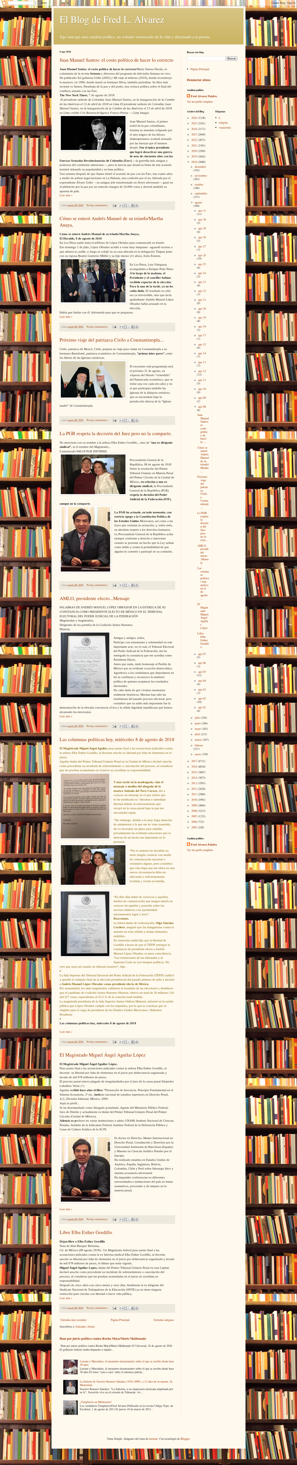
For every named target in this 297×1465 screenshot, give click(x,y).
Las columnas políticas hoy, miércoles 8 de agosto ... (203, 583)
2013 (194, 783)
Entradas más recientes (73, 1320)
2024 (194, 129)
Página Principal (120, 1320)
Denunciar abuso (199, 79)
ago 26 (202, 255)
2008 (194, 811)
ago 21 (202, 300)
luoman (153, 1439)
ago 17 (202, 335)
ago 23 (202, 282)
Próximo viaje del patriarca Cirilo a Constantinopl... (203, 492)
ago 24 (202, 273)
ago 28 (202, 237)
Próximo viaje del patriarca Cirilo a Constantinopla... (112, 339)
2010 (194, 800)
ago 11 (202, 380)
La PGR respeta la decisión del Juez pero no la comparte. (116, 433)
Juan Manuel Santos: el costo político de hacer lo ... (203, 428)
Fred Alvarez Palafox (204, 96)
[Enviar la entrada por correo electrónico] (114, 205)
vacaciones (225, 127)
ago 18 (202, 326)
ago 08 (202, 406)
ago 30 (202, 219)
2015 (194, 772)
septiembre (201, 193)
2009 (194, 805)
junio (198, 723)
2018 (194, 162)
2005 (194, 827)
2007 (194, 816)
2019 (194, 156)
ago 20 (202, 308)
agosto (198, 202)
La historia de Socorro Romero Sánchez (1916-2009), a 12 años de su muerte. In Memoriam (126, 1383)
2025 (194, 123)
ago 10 (202, 389)
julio (198, 717)
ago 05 (202, 672)
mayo (198, 729)
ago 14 (202, 353)
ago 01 (202, 707)
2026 (194, 118)
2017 (194, 761)
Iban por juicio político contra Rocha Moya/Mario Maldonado (103, 1338)
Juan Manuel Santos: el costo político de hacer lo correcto (116, 60)
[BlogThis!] (125, 206)
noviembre (201, 175)
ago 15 (202, 344)
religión (223, 122)
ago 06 (202, 663)
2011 (194, 794)
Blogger (185, 1439)
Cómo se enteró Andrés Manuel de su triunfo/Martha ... (203, 459)
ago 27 (202, 246)
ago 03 (202, 689)
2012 (194, 789)
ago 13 (202, 362)
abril (198, 734)
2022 (194, 140)
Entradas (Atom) (85, 1326)
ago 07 (202, 654)
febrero (199, 745)
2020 (194, 151)
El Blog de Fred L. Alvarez (112, 19)
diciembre (200, 167)
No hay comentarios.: (97, 205)
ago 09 (202, 398)
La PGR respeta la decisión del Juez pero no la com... (202, 526)
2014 (194, 777)
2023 (194, 134)
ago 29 (202, 228)
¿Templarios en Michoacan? (96, 1402)
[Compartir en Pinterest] (137, 206)
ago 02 (202, 698)
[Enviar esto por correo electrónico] (121, 206)
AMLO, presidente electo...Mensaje (95, 598)
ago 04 (202, 680)
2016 (194, 766)
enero (198, 754)
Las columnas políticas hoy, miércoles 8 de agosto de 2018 (117, 739)
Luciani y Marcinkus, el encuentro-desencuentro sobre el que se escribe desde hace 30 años (127, 1363)
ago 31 (202, 210)
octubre (199, 184)
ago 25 (202, 264)
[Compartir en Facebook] (133, 206)
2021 (194, 145)
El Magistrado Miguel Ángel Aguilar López (102, 1055)
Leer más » (66, 195)
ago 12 (202, 371)
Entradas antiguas (164, 1320)
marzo (199, 739)
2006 (194, 822)
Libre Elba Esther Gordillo (86, 1232)
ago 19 (202, 317)
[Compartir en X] (129, 206)
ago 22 (202, 291)
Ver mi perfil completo (200, 101)
